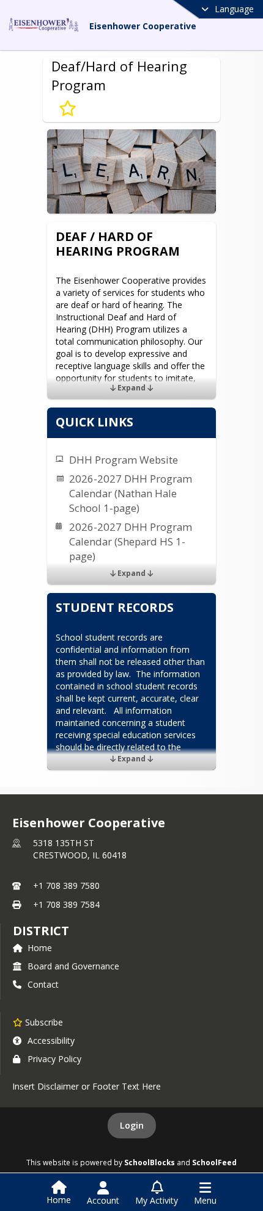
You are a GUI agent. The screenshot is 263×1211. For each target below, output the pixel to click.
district (41, 930)
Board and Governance (73, 966)
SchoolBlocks (149, 1162)
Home (40, 948)
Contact (43, 984)
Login (132, 1125)
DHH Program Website (123, 460)
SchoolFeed (214, 1162)
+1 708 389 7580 (66, 885)
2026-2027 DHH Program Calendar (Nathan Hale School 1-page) (130, 493)
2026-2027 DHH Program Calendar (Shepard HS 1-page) (130, 541)
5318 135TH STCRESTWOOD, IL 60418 (80, 849)
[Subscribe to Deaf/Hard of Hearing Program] (67, 109)
